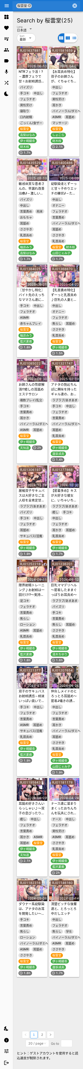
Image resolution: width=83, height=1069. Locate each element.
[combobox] (52, 5)
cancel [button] (29, 6)
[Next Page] (50, 1034)
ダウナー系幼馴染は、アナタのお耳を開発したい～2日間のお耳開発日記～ (31, 913)
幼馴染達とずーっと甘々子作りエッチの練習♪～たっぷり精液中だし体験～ (64, 193)
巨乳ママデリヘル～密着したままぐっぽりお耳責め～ (64, 589)
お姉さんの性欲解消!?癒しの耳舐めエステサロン (31, 389)
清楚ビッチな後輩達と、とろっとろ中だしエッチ (64, 908)
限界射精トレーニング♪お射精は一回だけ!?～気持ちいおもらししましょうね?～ (31, 594)
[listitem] (6, 16)
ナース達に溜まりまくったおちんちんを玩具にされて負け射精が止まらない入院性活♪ (64, 813)
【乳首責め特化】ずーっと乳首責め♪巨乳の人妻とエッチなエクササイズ (64, 299)
